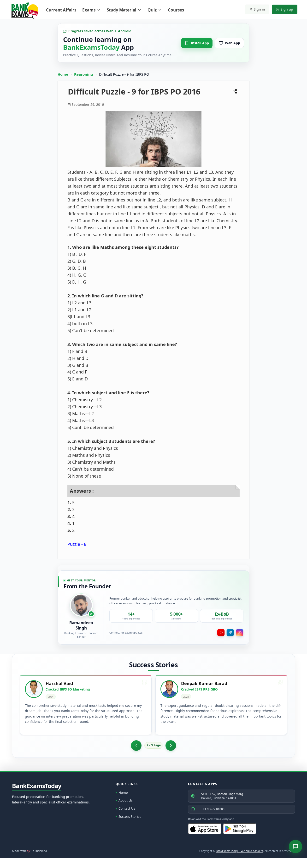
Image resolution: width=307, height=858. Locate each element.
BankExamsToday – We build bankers (239, 851)
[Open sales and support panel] (295, 846)
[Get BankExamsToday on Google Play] (239, 828)
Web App (232, 43)
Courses (176, 10)
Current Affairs (61, 10)
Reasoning (83, 74)
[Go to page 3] (170, 745)
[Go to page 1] (136, 745)
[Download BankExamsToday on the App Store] (204, 828)
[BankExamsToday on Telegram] (230, 632)
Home (63, 74)
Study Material (121, 10)
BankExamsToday (36, 786)
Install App (200, 43)
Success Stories (129, 816)
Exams (88, 10)
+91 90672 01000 (212, 809)
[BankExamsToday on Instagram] (239, 632)
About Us (125, 800)
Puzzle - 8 (76, 544)
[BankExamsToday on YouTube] (221, 632)
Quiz (152, 10)
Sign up (287, 9)
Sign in (259, 9)
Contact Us (126, 808)
